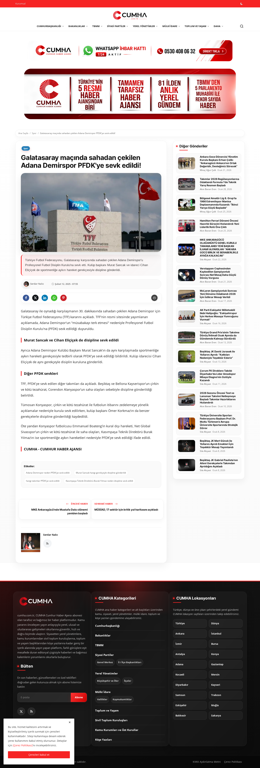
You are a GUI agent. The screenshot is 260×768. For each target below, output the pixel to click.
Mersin (215, 674)
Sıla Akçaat (205, 259)
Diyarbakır (181, 684)
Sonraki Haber (103, 503)
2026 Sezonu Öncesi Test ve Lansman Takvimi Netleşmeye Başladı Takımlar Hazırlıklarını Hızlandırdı (218, 397)
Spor (34, 133)
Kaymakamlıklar (122, 699)
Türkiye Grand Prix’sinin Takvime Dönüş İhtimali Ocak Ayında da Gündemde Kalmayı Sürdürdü (219, 335)
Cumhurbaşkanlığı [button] (49, 26)
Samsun (180, 695)
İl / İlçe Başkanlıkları (129, 662)
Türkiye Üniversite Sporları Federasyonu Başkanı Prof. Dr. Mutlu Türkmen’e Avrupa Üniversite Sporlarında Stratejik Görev (219, 422)
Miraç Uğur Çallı (208, 170)
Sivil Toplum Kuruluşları (111, 720)
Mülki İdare (103, 692)
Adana (179, 664)
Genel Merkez (105, 662)
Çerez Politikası (233, 761)
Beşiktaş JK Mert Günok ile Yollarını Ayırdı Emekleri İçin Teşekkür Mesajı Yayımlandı (216, 444)
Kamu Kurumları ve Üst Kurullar (116, 730)
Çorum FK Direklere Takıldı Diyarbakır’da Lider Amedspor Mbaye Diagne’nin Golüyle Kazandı (218, 375)
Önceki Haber (79, 503)
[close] (70, 722)
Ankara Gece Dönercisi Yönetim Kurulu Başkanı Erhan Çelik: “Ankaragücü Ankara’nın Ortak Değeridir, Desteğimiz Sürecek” (219, 161)
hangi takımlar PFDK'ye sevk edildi (42, 480)
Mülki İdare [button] (169, 26)
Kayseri (215, 684)
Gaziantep (217, 664)
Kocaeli (179, 674)
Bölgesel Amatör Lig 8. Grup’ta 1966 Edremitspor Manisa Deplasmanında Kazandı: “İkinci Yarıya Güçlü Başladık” (219, 203)
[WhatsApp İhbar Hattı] (130, 50)
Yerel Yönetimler (106, 673)
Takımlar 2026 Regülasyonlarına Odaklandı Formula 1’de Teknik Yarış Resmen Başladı (219, 182)
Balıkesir (180, 715)
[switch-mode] (242, 3)
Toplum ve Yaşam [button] (195, 26)
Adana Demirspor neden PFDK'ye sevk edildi (48, 472)
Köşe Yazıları (103, 739)
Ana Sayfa (23, 133)
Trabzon (216, 695)
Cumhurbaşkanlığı (107, 625)
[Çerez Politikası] (23, 745)
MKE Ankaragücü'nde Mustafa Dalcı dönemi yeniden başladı (59, 511)
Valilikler (102, 699)
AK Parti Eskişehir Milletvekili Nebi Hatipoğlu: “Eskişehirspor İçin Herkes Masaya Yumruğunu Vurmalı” (219, 314)
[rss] (31, 711)
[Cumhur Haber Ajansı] (130, 94)
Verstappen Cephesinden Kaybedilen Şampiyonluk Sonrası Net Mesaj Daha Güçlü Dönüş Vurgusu (218, 273)
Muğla (215, 705)
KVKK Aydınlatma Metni (207, 761)
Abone (79, 697)
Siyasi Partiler (104, 655)
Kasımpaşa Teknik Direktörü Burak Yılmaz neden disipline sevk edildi (99, 480)
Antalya (180, 654)
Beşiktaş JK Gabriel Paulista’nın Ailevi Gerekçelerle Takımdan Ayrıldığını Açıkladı (219, 463)
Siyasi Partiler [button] (116, 26)
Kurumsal (20, 3)
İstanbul (216, 633)
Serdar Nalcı (50, 534)
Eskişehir (180, 705)
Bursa (214, 643)
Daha (217, 26)
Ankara (179, 633)
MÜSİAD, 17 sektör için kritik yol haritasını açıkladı (126, 509)
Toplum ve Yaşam (107, 710)
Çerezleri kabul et (38, 754)
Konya (215, 654)
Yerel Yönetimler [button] (144, 26)
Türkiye (180, 623)
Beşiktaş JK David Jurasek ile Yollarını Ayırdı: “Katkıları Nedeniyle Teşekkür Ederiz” (217, 354)
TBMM (99, 645)
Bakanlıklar (103, 635)
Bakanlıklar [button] (76, 26)
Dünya (215, 623)
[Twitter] (21, 711)
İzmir (178, 643)
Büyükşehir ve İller (108, 680)
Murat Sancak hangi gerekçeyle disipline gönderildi (101, 472)
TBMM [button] (96, 26)
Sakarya (216, 715)
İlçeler (127, 680)
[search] (242, 26)
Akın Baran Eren (208, 189)
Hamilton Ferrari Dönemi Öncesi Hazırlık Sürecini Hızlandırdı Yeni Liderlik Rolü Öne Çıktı (219, 223)
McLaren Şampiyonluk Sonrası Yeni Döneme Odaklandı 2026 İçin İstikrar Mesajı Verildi (218, 294)
